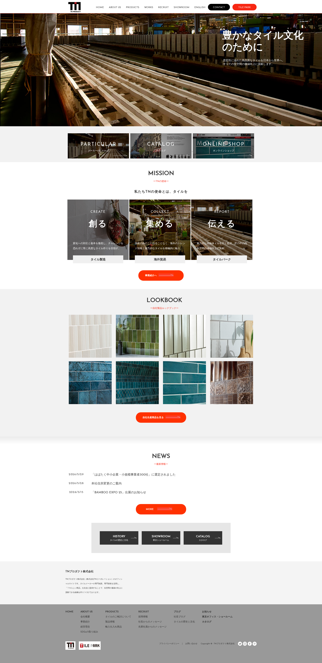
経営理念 (85, 627)
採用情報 (143, 617)
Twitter (240, 644)
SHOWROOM (181, 7)
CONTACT (219, 7)
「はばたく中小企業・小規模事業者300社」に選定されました (133, 474)
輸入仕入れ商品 (113, 627)
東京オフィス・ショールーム (217, 617)
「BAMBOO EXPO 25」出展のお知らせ (118, 492)
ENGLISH (199, 7)
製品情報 (110, 622)
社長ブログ (179, 617)
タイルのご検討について (118, 617)
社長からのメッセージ (150, 622)
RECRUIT (163, 7)
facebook (250, 644)
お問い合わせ (191, 644)
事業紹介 (85, 622)
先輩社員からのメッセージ (152, 627)
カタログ (206, 622)
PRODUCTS (132, 7)
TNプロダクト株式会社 (224, 644)
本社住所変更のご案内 (106, 483)
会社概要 (85, 617)
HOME (100, 7)
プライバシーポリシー (169, 644)
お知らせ (206, 612)
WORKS (148, 7)
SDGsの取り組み (89, 632)
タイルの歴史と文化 (184, 622)
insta (245, 644)
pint (255, 644)
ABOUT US (115, 7)
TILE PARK (244, 7)
